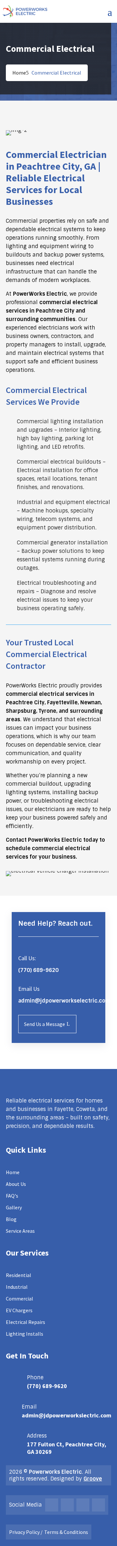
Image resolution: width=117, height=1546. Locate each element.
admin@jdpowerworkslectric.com (66, 1415)
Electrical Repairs (25, 1322)
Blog (11, 1219)
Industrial (17, 1287)
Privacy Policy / (26, 1532)
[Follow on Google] (82, 1504)
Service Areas (20, 1231)
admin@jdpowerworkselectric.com (64, 1000)
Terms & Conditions (66, 1532)
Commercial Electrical (56, 72)
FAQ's (12, 1195)
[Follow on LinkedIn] (98, 1504)
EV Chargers (19, 1310)
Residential (18, 1275)
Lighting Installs (24, 1333)
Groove (93, 1478)
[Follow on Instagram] (67, 1504)
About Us (16, 1184)
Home (19, 72)
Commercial (19, 1298)
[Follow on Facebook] (51, 1504)
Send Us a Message (44, 1024)
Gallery (14, 1207)
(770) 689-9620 (47, 1386)
